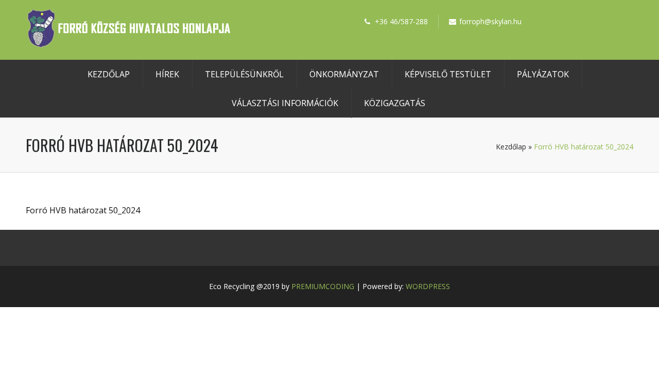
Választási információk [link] (285, 103)
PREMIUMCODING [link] (322, 286)
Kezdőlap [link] (109, 74)
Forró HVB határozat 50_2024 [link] (83, 210)
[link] (129, 44)
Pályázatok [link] (543, 74)
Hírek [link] (167, 74)
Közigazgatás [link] (394, 103)
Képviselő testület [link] (448, 74)
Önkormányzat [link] (344, 74)
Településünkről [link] (244, 74)
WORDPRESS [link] (428, 286)
